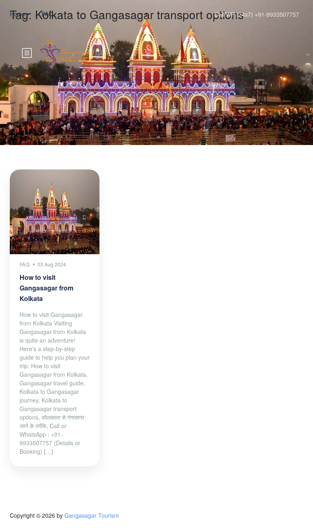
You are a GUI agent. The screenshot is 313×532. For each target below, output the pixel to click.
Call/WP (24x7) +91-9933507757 (256, 14)
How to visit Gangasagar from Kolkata (46, 288)
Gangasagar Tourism (91, 515)
